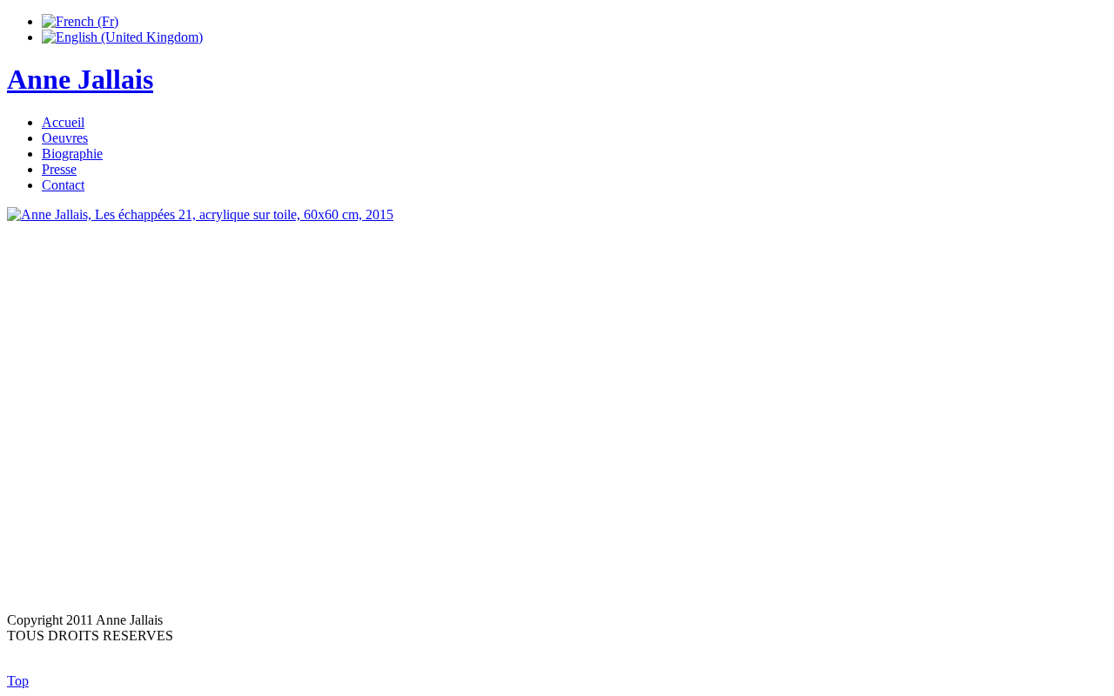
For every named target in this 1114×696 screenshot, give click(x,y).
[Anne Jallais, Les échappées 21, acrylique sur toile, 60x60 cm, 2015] (557, 403)
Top (18, 680)
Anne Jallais (80, 79)
